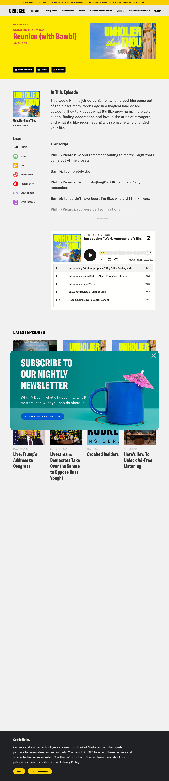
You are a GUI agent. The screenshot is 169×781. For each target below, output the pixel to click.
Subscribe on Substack (42, 417)
